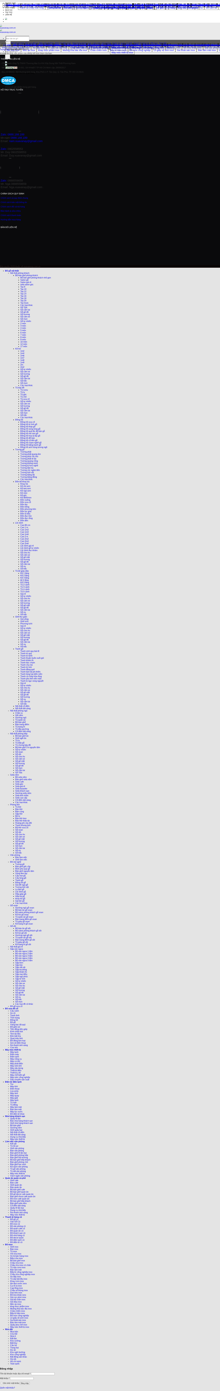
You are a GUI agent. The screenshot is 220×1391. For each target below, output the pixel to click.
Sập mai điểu (200, 5)
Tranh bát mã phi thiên (30, 672)
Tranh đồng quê (27, 669)
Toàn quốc (15, 1364)
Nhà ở (49, 45)
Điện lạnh (14, 1057)
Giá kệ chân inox (17, 1299)
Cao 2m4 (24, 541)
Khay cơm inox (78, 47)
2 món (23, 323)
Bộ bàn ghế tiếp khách (20, 1160)
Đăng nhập (25, 1383)
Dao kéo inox (173, 47)
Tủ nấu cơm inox (17, 1267)
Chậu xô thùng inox (154, 47)
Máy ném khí (16, 1066)
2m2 (22, 367)
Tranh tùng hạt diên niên (31, 674)
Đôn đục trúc (26, 516)
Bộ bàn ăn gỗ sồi (23, 928)
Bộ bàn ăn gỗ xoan (23, 910)
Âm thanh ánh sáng (19, 1045)
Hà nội (190, 45)
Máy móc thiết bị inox (122, 52)
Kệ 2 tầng (24, 575)
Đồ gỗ (13, 1022)
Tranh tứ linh (26, 667)
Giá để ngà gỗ (21, 885)
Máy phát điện (16, 1063)
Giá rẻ (23, 594)
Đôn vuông (25, 500)
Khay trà (24, 484)
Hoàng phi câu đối (23, 823)
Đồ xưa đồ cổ (11, 1008)
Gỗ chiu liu (83, 7)
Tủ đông (14, 1105)
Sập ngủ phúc (21, 976)
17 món (23, 346)
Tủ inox (13, 1251)
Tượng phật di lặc (28, 459)
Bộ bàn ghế (20, 722)
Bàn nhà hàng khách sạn (21, 1121)
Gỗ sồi (18, 754)
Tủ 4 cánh (24, 589)
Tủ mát (13, 1102)
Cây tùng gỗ (20, 878)
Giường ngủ (20, 718)
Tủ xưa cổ (25, 399)
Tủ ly (22, 392)
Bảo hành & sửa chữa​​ (11, 211)
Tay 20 (23, 301)
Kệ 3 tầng (24, 578)
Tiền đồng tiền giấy (18, 1029)
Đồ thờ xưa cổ (21, 827)
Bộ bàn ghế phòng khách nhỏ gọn (35, 278)
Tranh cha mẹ (26, 665)
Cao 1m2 (24, 530)
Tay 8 (22, 287)
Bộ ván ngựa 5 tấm (109, 5)
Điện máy (14, 1054)
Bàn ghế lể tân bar (18, 1153)
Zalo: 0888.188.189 (12, 134)
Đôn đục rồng (26, 518)
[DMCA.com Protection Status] (8, 84)
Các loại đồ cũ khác (188, 7)
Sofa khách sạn (22, 791)
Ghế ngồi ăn (20, 738)
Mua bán (26, 45)
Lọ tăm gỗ (19, 889)
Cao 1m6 (24, 534)
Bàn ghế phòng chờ (19, 1162)
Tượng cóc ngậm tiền (30, 470)
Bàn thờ (19, 809)
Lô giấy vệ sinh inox (19, 1318)
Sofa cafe (19, 782)
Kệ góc (23, 495)
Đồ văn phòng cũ (18, 1226)
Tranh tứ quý (26, 653)
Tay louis (24, 303)
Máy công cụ (16, 1059)
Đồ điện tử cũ (16, 1242)
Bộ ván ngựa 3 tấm (64, 5)
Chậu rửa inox (16, 1263)
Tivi (11, 1084)
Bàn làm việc (21, 857)
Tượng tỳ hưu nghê (29, 465)
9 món (23, 339)
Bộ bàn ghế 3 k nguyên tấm (27, 747)
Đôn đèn (24, 520)
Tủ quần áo (20, 720)
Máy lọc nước (16, 1112)
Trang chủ (4, 49)
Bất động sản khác (173, 45)
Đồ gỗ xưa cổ (16, 1006)
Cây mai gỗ (20, 876)
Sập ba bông (166, 5)
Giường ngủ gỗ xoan (24, 908)
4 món (23, 328)
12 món (23, 344)
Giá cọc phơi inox (18, 1297)
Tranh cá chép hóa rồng (31, 676)
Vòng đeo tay (21, 873)
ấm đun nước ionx (98, 47)
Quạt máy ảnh (16, 1038)
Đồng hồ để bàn (27, 438)
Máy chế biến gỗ (17, 1075)
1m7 (22, 358)
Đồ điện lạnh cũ (17, 1240)
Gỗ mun (171, 7)
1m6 (22, 355)
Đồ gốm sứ (15, 1027)
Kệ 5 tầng (24, 582)
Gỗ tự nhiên (55, 7)
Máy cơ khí (15, 1061)
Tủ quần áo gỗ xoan (24, 917)
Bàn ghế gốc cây (22, 866)
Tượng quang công (29, 461)
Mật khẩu (5, 1378)
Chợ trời (14, 1047)
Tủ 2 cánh (24, 585)
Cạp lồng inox (134, 47)
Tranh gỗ (19, 649)
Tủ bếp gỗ (19, 743)
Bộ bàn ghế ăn (22, 736)
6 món (23, 333)
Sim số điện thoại (18, 1043)
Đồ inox (9, 1244)
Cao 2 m (24, 536)
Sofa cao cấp (21, 798)
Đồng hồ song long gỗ (30, 429)
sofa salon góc (26, 284)
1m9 (22, 362)
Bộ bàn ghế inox (17, 1261)
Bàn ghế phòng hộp (19, 1155)
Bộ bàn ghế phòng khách (26, 275)
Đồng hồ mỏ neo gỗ (29, 433)
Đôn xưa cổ (25, 502)
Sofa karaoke (21, 789)
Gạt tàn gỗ (20, 901)
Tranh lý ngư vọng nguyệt (31, 681)
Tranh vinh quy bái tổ (29, 651)
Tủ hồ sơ (14, 1146)
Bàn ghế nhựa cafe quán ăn (22, 1196)
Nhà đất (9, 1329)
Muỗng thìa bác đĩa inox (21, 1309)
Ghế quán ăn (16, 1185)
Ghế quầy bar (16, 1130)
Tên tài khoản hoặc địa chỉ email (15, 1374)
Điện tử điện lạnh (13, 1082)
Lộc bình (19, 523)
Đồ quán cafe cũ (17, 1228)
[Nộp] (7, 56)
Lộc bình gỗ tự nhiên (29, 548)
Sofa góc (19, 784)
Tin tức (8, 12)
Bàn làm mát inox (207, 50)
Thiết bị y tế (15, 1073)
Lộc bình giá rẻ (27, 546)
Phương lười (26, 624)
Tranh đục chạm (27, 663)
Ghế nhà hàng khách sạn (21, 1123)
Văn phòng (15, 855)
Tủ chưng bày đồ (23, 745)
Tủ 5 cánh (24, 591)
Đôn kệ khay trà (22, 482)
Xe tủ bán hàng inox (19, 1256)
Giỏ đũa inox (16, 1302)
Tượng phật (25, 452)
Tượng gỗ (19, 449)
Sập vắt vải (151, 5)
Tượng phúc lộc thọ (29, 456)
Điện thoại (14, 1089)
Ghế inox (14, 1247)
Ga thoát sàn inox (186, 50)
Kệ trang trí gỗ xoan (24, 924)
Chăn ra (19, 713)
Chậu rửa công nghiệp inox (16, 47)
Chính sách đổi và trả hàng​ (13, 207)
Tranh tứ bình (26, 656)
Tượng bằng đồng (28, 477)
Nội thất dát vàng (23, 708)
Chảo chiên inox (17, 1311)
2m (21, 365)
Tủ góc (23, 394)
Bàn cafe (14, 1183)
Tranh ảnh (14, 1015)
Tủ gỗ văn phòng (17, 1169)
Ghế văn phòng (17, 1148)
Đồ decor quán (17, 1238)
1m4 (22, 353)
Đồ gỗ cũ (14, 1219)
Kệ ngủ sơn (25, 491)
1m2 (22, 351)
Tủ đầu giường (22, 729)
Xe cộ (12, 1013)
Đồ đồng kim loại (17, 1041)
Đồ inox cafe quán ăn (19, 1199)
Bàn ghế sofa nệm (23, 779)
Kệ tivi (18, 349)
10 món (23, 342)
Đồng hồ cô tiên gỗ (28, 440)
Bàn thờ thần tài (22, 821)
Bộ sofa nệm (21, 777)
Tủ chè (23, 397)
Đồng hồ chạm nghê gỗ (31, 443)
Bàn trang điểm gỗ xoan (26, 919)
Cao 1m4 (24, 532)
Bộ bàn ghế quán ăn (19, 1192)
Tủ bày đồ (19, 388)
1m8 (22, 360)
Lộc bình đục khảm (28, 550)
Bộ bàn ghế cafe (17, 1189)
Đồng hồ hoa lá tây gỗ (30, 436)
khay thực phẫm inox (19, 1306)
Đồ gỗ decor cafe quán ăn (21, 1194)
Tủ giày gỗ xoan (22, 921)
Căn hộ (95, 45)
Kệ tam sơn (25, 488)
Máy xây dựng (16, 1068)
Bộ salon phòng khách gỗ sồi (28, 931)
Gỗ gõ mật (97, 7)
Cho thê (38, 45)
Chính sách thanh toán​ (11, 215)
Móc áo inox (15, 1304)
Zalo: (4, 148)
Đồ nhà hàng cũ (17, 1235)
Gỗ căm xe (69, 7)
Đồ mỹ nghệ (15, 862)
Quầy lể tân (15, 1118)
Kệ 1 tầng (24, 573)
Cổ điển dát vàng (23, 731)
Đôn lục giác (26, 511)
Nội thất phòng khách (19, 273)
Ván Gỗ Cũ (15, 1222)
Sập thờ (19, 814)
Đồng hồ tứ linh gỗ (28, 424)
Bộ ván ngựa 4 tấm (86, 5)
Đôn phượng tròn (28, 509)
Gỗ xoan (19, 752)
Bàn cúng (19, 811)
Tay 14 (23, 294)
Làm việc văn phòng (15, 1141)
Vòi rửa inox (15, 1254)
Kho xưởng (71, 45)
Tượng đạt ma (26, 468)
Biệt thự (84, 45)
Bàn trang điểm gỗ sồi (25, 940)
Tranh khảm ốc (27, 660)
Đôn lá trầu (25, 514)
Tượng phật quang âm (30, 454)
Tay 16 (23, 296)
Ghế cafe (14, 1180)
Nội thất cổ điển (22, 706)
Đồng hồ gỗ (20, 882)
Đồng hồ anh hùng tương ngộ (33, 447)
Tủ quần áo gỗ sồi (23, 937)
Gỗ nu (150, 7)
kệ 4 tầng (24, 580)
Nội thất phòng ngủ (18, 711)
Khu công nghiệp (152, 45)
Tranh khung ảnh (23, 825)
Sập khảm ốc (183, 5)
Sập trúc (138, 5)
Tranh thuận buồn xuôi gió (32, 658)
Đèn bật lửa (15, 1036)
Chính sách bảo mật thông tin (14, 202)
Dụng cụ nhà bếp (18, 1137)
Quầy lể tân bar (17, 1208)
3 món (23, 326)
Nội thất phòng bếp (18, 734)
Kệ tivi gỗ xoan (22, 915)
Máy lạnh (14, 1052)
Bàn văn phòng (17, 1151)
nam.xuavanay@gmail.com (26, 141)
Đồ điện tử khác (17, 1114)
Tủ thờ (18, 807)
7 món (23, 335)
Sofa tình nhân (21, 795)
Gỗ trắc (160, 7)
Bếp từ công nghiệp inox (21, 1272)
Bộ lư (17, 816)
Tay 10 (23, 289)
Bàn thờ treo (20, 818)
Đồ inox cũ (15, 1224)
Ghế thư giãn (21, 617)
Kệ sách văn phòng (19, 1167)
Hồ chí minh (202, 45)
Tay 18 (23, 298)
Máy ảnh (14, 1093)
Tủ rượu (24, 390)
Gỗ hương (111, 7)
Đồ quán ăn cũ (16, 1231)
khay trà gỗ (20, 899)
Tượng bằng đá (27, 475)
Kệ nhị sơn (25, 486)
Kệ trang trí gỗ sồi (23, 944)
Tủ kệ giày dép (22, 571)
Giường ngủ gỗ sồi (23, 935)
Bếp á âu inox (16, 1258)
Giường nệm (16, 1128)
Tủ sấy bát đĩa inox (57, 47)
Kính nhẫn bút (16, 1031)
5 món (23, 330)
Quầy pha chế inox (18, 1325)
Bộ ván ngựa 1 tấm (18, 5)
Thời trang (15, 1018)
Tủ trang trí (20, 727)
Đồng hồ (19, 420)
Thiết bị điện (15, 1070)
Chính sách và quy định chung (14, 198)
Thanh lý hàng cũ (13, 1217)
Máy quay (14, 1096)
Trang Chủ (10, 3)
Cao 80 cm (25, 525)
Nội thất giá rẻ (16, 947)
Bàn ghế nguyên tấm (24, 871)
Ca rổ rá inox (117, 47)
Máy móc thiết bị (13, 1050)
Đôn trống (24, 507)
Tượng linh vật (27, 472)
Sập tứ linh (20, 979)
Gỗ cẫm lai (138, 7)
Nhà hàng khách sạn (15, 1116)
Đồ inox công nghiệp (19, 1316)
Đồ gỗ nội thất (12, 271)
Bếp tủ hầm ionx (17, 1313)
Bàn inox (14, 1249)
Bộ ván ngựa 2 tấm (41, 5)
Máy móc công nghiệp (20, 1077)
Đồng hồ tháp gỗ (27, 427)
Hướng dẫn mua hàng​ (11, 220)
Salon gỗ (24, 280)
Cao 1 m (24, 527)
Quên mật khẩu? (7, 1388)
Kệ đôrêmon (25, 498)
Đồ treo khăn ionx (193, 47)
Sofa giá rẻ (20, 786)
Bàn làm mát (16, 1109)
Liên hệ (8, 15)
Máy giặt (14, 1098)
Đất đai (58, 45)
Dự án (118, 45)
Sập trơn (126, 5)
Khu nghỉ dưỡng (132, 45)
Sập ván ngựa (16, 949)
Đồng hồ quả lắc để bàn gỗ (32, 431)
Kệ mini (23, 493)
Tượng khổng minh (29, 463)
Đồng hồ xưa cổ (27, 422)
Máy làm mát (16, 1107)
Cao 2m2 (24, 539)
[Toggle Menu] (6, 41)
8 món (23, 337)
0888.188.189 (19, 137)
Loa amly (14, 1091)
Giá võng (24, 619)
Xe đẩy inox (39, 47)
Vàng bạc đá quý (17, 1025)
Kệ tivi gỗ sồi (21, 933)
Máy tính (14, 1086)
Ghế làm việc (21, 860)
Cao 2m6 (24, 543)
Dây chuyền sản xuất (19, 1080)
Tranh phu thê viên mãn (31, 679)
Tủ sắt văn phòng (18, 1171)
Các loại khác (26, 305)
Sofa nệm (14, 775)
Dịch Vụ (8, 10)
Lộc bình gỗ (20, 892)
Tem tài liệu (15, 1034)
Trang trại (107, 45)
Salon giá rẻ (25, 282)
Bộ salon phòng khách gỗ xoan (29, 912)
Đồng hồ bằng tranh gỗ (30, 445)
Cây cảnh (14, 1011)
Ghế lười (24, 621)
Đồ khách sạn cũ (17, 1233)
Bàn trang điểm (22, 724)
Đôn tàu (24, 504)
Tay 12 (23, 291)
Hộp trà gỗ (20, 896)
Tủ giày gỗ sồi (21, 942)
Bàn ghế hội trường (19, 1157)
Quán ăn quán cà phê (15, 1178)
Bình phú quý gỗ (22, 869)
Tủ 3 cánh (24, 587)
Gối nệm (19, 715)
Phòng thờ (15, 805)
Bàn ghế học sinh (18, 1164)
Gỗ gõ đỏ (124, 7)
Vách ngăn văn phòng (20, 1176)
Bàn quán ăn (16, 1187)
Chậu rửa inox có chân (20, 1265)
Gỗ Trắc (24, 307)
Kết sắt (13, 1144)
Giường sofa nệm (23, 793)
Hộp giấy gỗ (20, 894)
